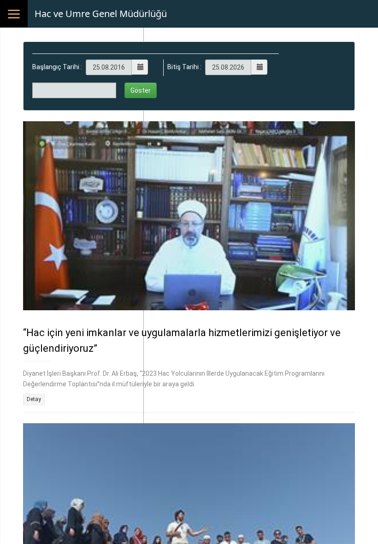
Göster (140, 90)
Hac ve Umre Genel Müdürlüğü (101, 13)
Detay (34, 399)
